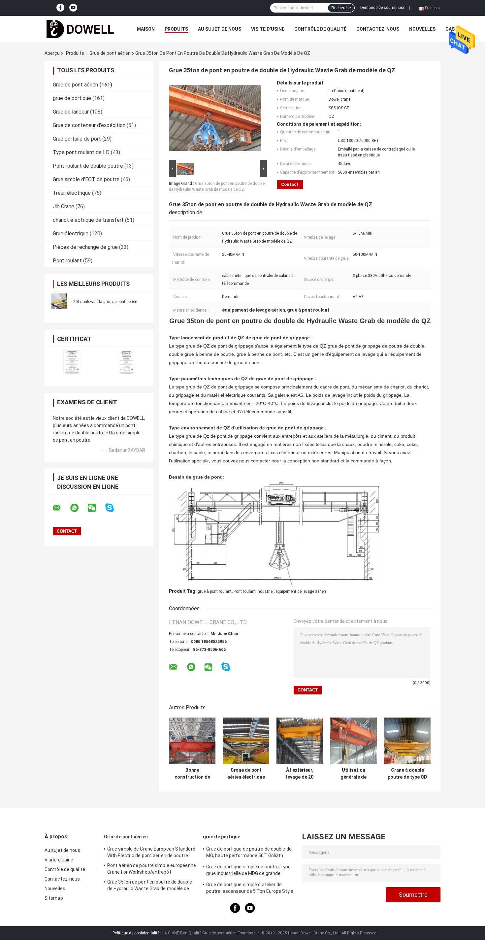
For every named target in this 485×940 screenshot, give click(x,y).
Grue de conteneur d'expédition (89, 125)
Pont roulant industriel (254, 591)
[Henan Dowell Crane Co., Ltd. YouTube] (73, 8)
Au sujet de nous (219, 29)
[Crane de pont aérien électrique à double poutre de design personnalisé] (246, 741)
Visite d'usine (267, 29)
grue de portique (72, 98)
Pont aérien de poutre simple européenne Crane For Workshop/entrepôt (151, 869)
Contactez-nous (377, 29)
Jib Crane (63, 206)
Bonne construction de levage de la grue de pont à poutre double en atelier (192, 773)
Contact (290, 184)
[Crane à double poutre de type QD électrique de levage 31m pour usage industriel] (407, 741)
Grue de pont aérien (110, 53)
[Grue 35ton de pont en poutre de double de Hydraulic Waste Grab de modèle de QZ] (215, 119)
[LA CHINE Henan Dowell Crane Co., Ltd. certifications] (72, 362)
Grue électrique (70, 233)
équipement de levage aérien (300, 591)
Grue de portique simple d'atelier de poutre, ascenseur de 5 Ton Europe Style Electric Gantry (249, 889)
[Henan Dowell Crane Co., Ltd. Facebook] (60, 8)
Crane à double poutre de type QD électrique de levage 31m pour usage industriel (407, 773)
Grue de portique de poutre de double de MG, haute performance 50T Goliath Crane (249, 853)
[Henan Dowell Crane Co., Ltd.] (81, 29)
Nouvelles (422, 29)
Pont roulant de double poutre (88, 166)
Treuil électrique (72, 193)
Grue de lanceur (71, 112)
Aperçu (52, 53)
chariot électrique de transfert (88, 220)
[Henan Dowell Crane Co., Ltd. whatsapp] (78, 508)
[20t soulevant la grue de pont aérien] (59, 301)
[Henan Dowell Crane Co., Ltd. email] (61, 508)
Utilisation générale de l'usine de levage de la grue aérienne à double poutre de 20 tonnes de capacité (353, 773)
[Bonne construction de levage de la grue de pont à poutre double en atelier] (192, 741)
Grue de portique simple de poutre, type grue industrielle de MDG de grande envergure (248, 871)
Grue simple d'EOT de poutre (86, 179)
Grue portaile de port (77, 139)
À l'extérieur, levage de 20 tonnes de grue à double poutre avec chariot (299, 773)
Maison (146, 29)
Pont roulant (67, 260)
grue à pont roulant (215, 591)
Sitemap (54, 898)
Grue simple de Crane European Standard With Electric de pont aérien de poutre (151, 852)
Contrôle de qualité (320, 29)
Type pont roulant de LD (81, 152)
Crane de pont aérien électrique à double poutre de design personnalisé (246, 773)
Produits (176, 29)
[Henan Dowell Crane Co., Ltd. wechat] (96, 508)
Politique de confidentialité (136, 933)
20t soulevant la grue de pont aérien (105, 301)
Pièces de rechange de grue (85, 247)
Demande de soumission (382, 7)
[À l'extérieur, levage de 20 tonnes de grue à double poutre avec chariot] (299, 741)
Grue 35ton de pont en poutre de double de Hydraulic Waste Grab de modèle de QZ (149, 886)
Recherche (341, 8)
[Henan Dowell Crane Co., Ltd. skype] (113, 507)
